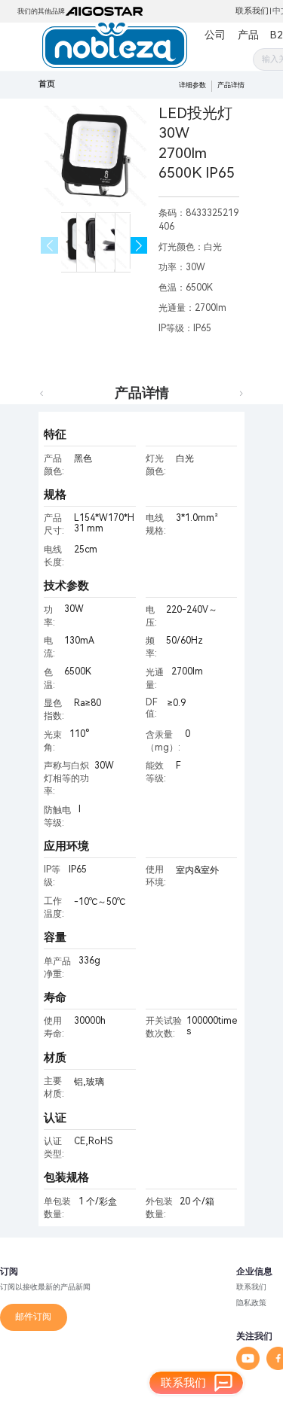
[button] (139, 245)
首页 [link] (46, 84)
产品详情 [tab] (142, 392)
